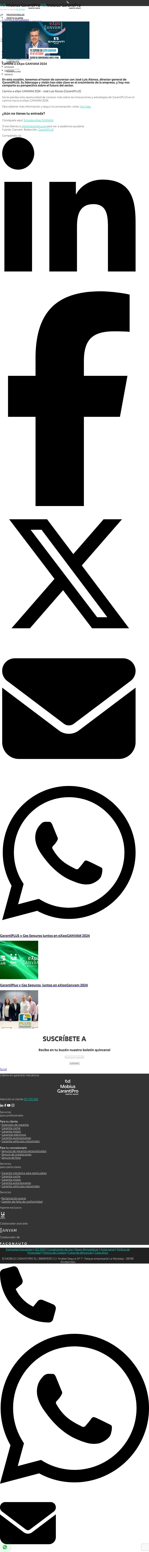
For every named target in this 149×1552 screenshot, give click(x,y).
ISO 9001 (40, 1249)
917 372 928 (31, 1099)
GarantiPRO (17, 71)
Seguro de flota (11, 1157)
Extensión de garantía (15, 1125)
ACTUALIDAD (9, 67)
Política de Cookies (54, 1252)
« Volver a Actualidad (15, 20)
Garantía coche (11, 1128)
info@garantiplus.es (33, 126)
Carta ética (101, 1252)
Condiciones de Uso (60, 1249)
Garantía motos (11, 1131)
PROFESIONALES (15, 14)
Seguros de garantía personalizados (24, 1151)
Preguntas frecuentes (19, 1249)
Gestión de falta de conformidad (22, 1201)
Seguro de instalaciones (16, 1154)
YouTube (85, 106)
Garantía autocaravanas (16, 1138)
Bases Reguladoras (86, 1249)
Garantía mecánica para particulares (24, 1173)
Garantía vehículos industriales (21, 1141)
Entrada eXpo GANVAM (38, 120)
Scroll (3, 1069)
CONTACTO (8, 74)
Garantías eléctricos (14, 1134)
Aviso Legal (108, 1249)
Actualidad (10, 71)
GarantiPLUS (46, 129)
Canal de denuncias (80, 1252)
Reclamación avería (14, 1198)
